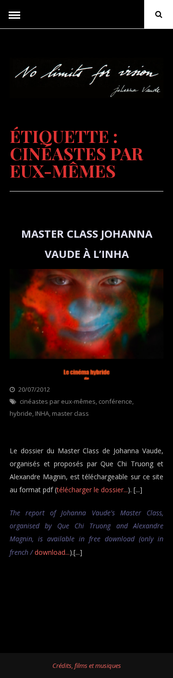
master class (70, 413)
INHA (42, 413)
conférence (115, 401)
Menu (14, 14)
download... (52, 552)
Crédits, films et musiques (86, 665)
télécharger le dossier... (92, 489)
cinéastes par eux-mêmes (58, 401)
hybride (21, 413)
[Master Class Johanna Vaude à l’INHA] (86, 377)
